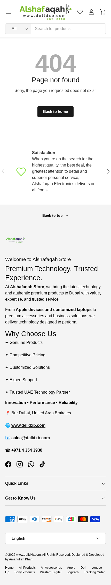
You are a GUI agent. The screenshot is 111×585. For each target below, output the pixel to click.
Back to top (53, 215)
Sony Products (24, 572)
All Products (27, 567)
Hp (7, 572)
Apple (71, 567)
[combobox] (55, 29)
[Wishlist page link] (80, 12)
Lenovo (96, 567)
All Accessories (51, 567)
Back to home (55, 112)
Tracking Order (94, 572)
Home (9, 567)
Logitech (73, 572)
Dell (83, 567)
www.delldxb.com (28, 555)
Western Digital (50, 572)
